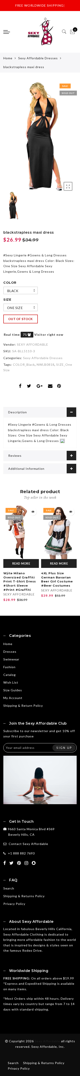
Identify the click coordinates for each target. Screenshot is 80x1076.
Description (17, 412)
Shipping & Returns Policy (24, 896)
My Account (12, 698)
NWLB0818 (45, 364)
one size (15, 308)
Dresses (9, 651)
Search (8, 888)
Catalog (9, 675)
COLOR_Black (24, 364)
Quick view (33, 512)
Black (12, 291)
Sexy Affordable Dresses (38, 58)
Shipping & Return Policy (23, 705)
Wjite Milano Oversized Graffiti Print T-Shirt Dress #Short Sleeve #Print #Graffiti (19, 581)
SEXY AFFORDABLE (32, 344)
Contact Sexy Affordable (28, 844)
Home (7, 58)
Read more (21, 563)
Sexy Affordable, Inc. (48, 1046)
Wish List (10, 682)
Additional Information (26, 468)
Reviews (15, 455)
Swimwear (11, 659)
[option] (40, 135)
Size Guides (12, 690)
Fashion (9, 667)
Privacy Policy (14, 904)
